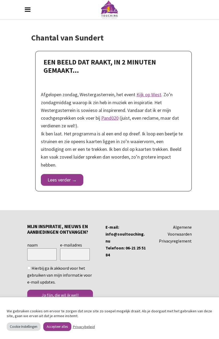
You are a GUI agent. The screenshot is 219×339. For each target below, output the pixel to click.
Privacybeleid (84, 326)
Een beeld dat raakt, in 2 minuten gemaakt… (100, 66)
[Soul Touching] (109, 9)
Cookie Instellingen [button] (23, 326)
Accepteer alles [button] (57, 326)
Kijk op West (148, 94)
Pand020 (110, 118)
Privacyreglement (175, 241)
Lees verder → (62, 180)
